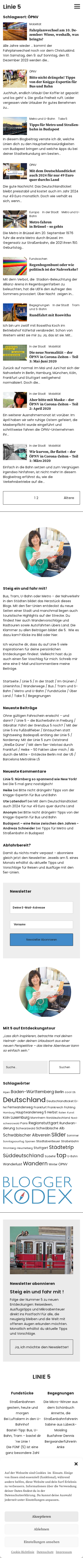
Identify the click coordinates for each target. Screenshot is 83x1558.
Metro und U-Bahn (42, 119)
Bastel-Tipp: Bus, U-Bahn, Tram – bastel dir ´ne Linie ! (22, 1436)
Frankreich (55, 1107)
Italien (62, 1112)
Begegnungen (39, 305)
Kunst (70, 1112)
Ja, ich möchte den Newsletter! (41, 1347)
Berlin (59, 1091)
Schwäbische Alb (50, 1128)
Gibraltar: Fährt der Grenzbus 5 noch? (33, 725)
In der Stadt (50, 212)
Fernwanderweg (20, 1107)
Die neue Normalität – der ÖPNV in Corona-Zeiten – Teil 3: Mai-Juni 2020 (53, 357)
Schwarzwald (25, 1128)
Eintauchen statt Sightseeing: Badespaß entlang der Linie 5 (36, 732)
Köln (6, 1117)
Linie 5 (12, 7)
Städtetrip (61, 1147)
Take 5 (62, 119)
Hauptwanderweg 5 (31, 1112)
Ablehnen (41, 1529)
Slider (58, 1134)
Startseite (11, 681)
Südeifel (50, 1156)
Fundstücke (56, 691)
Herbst (52, 1112)
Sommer (73, 1135)
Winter (53, 1164)
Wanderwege (34, 686)
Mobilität (35, 24)
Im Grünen (65, 681)
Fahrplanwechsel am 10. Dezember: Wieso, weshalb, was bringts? (54, 34)
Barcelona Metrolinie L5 (21, 759)
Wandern (35, 1163)
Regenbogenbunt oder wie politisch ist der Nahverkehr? (53, 267)
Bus (51, 686)
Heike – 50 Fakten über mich (44, 749)
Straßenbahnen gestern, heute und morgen (22, 1407)
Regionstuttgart (44, 1123)
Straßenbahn (70, 1141)
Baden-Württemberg (32, 1091)
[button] (76, 1464)
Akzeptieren (41, 1516)
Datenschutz (45, 1552)
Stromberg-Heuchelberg (18, 1148)
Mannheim (37, 1118)
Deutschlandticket (60, 1101)
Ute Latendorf (15, 801)
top (61, 1155)
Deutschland (24, 1099)
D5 (74, 1092)
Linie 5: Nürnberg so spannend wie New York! (40, 779)
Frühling (69, 1107)
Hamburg (9, 1112)
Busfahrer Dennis (60, 1435)
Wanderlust (12, 1164)
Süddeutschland (23, 1155)
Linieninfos (11, 686)
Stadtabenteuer (48, 1141)
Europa (34, 212)
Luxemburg (20, 1117)
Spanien (30, 1141)
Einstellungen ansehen (41, 1542)
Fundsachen (38, 259)
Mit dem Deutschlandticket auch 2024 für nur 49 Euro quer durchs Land (52, 175)
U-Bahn (72, 1156)
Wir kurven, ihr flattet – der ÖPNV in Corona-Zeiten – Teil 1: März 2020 (53, 456)
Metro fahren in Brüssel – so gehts (46, 224)
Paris (24, 1123)
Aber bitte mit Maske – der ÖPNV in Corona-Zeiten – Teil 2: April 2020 (53, 404)
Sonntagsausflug (13, 1141)
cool (68, 1092)
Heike (7, 790)
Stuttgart (41, 1148)
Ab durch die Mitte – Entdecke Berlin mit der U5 (38, 752)
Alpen (6, 1092)
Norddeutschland (58, 1118)
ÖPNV (32, 71)
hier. (54, 635)
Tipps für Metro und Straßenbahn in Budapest (54, 127)
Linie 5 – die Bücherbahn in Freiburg (45, 720)
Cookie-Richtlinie (22, 1552)
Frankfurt (40, 1107)
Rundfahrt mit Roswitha (50, 315)
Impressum (64, 1552)
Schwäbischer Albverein (26, 1135)
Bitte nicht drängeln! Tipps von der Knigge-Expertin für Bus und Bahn (53, 82)
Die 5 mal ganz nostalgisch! (31, 784)
